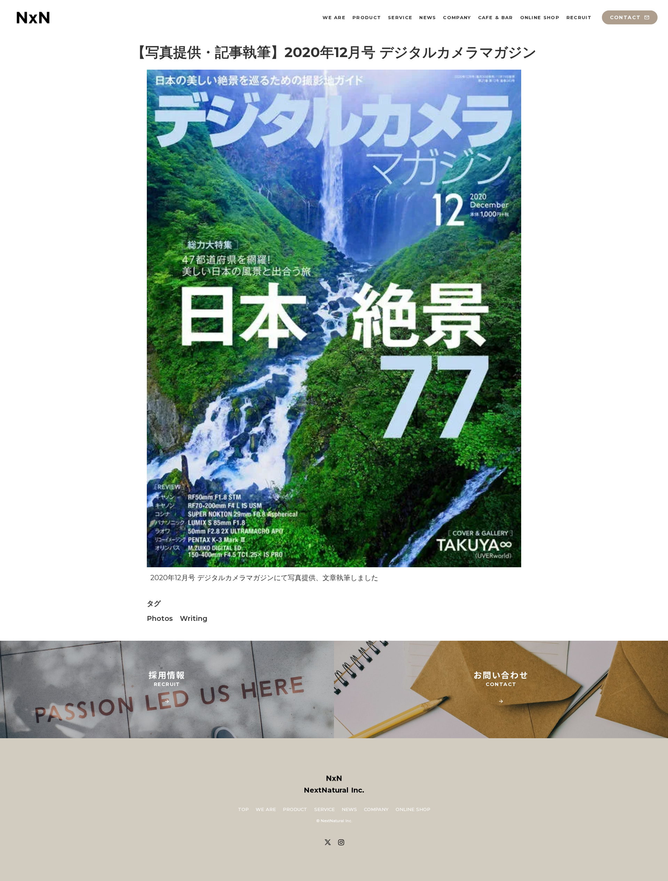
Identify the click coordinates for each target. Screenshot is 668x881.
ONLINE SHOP (413, 809)
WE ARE (266, 809)
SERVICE (324, 809)
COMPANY (376, 809)
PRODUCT (295, 809)
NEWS (349, 809)
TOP (243, 809)
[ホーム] (33, 17)
